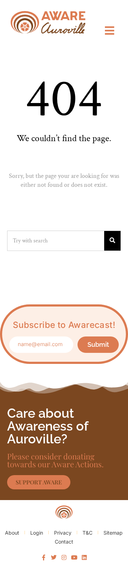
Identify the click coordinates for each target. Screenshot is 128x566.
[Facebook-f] (43, 557)
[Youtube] (74, 557)
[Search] (112, 241)
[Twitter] (54, 557)
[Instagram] (64, 557)
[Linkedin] (84, 557)
